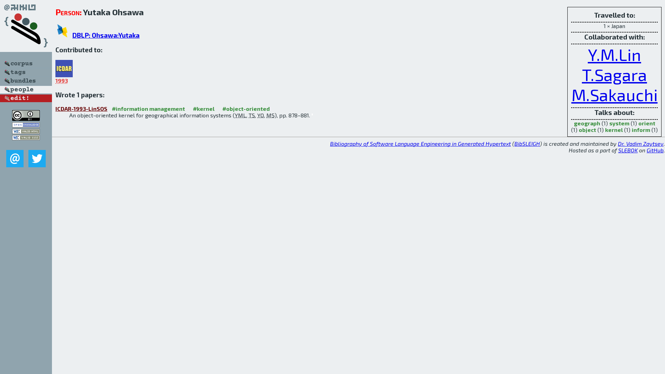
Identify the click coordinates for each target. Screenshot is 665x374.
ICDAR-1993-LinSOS (81, 108)
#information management (148, 108)
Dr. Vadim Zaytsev (641, 143)
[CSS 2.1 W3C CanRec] (26, 145)
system (619, 123)
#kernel (203, 108)
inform (641, 129)
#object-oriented (246, 108)
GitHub (655, 150)
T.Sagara (614, 74)
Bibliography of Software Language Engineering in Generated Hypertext (420, 143)
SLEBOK (628, 150)
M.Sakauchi (614, 94)
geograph (587, 123)
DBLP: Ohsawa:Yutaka (106, 35)
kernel (614, 129)
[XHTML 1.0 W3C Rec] (26, 131)
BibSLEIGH (527, 143)
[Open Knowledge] (26, 125)
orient (646, 123)
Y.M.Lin (614, 54)
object (587, 129)
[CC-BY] (26, 118)
